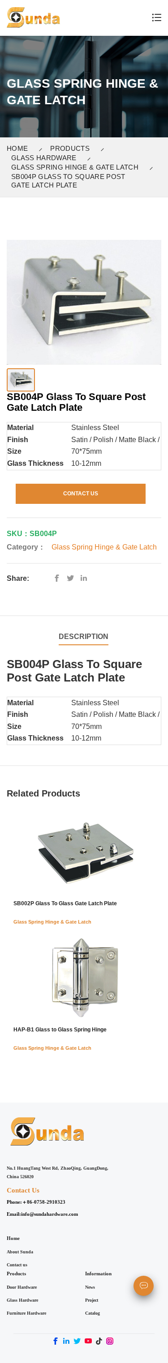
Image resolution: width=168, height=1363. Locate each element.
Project (91, 1300)
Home (17, 148)
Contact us (17, 1264)
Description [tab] (83, 636)
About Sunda (20, 1251)
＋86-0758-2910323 (43, 1202)
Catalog (92, 1313)
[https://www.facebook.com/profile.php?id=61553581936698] (59, 578)
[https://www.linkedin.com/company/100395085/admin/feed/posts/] (86, 578)
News (90, 1287)
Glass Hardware (43, 158)
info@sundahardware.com (49, 1214)
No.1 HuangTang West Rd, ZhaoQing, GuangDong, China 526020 (57, 1172)
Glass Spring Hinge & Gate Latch (74, 167)
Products (70, 148)
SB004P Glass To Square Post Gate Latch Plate (68, 181)
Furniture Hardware (26, 1313)
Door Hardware (22, 1287)
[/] (72, 578)
